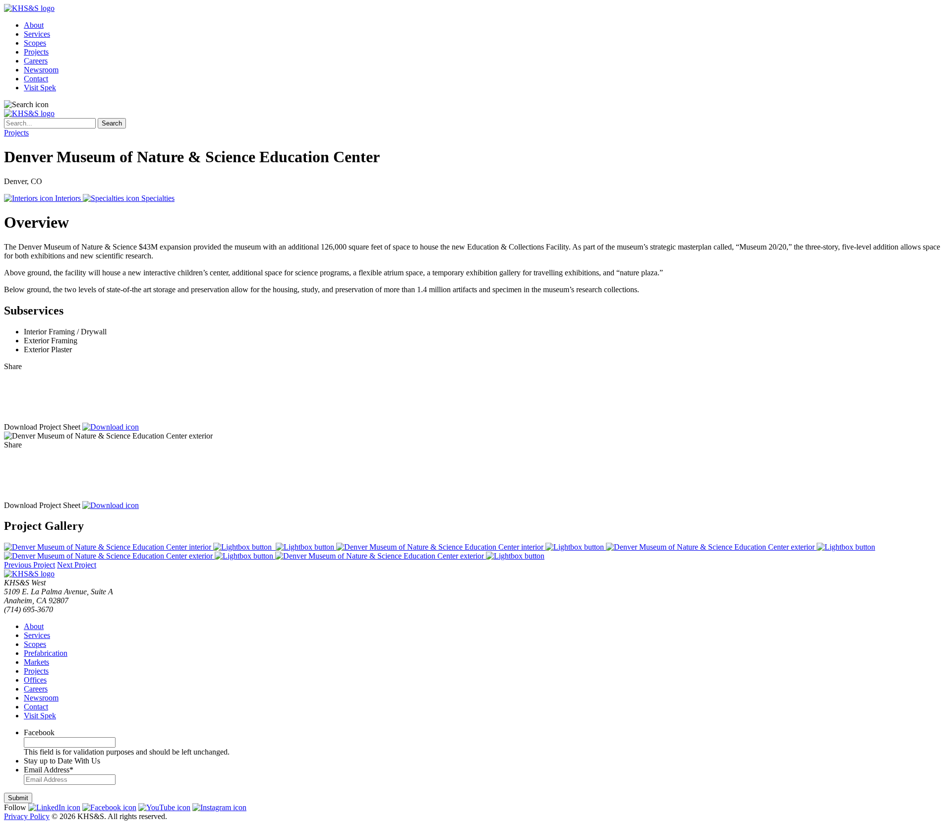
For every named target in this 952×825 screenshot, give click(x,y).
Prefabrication (45, 653)
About (34, 25)
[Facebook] (476, 416)
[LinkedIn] (476, 403)
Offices (35, 680)
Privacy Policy (27, 816)
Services (37, 34)
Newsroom (41, 69)
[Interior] (139, 547)
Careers (36, 61)
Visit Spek (40, 87)
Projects (36, 52)
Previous (29, 565)
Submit (18, 798)
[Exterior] (740, 547)
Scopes (35, 43)
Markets (36, 662)
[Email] (476, 377)
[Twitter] (476, 390)
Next (76, 565)
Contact (36, 78)
